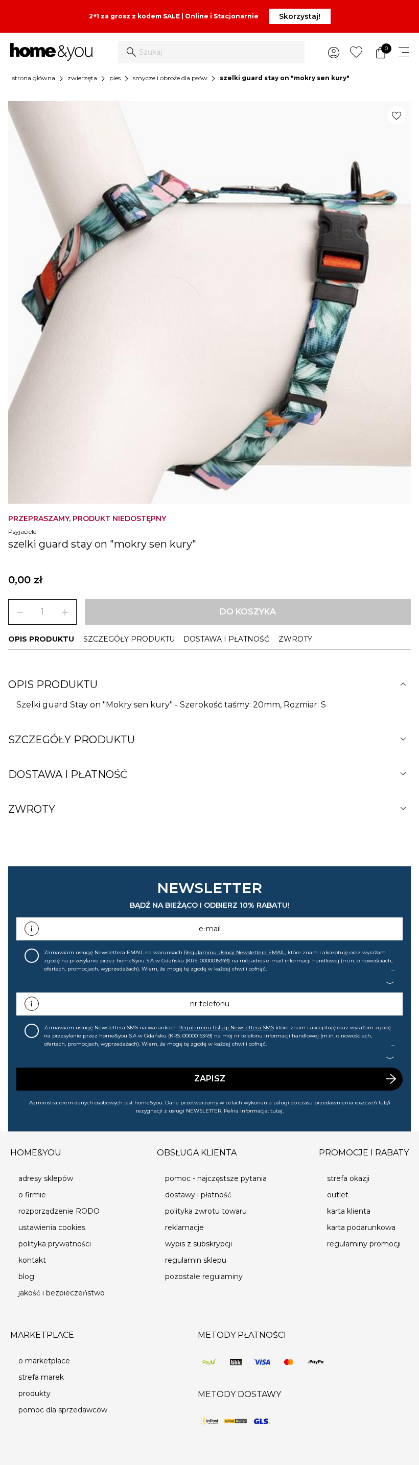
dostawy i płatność (198, 1194)
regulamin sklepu (195, 1260)
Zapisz (209, 1078)
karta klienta (348, 1211)
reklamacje (184, 1227)
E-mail (210, 929)
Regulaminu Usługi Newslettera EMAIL (234, 952)
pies (115, 78)
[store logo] (51, 52)
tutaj (276, 1110)
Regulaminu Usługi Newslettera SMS (226, 1027)
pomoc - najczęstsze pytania (216, 1178)
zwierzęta (82, 78)
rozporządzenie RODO (59, 1211)
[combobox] (211, 52)
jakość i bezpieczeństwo (61, 1292)
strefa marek (41, 1377)
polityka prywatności (54, 1243)
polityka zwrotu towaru (206, 1211)
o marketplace (44, 1360)
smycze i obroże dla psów (170, 78)
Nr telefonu (209, 1004)
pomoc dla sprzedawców (62, 1409)
